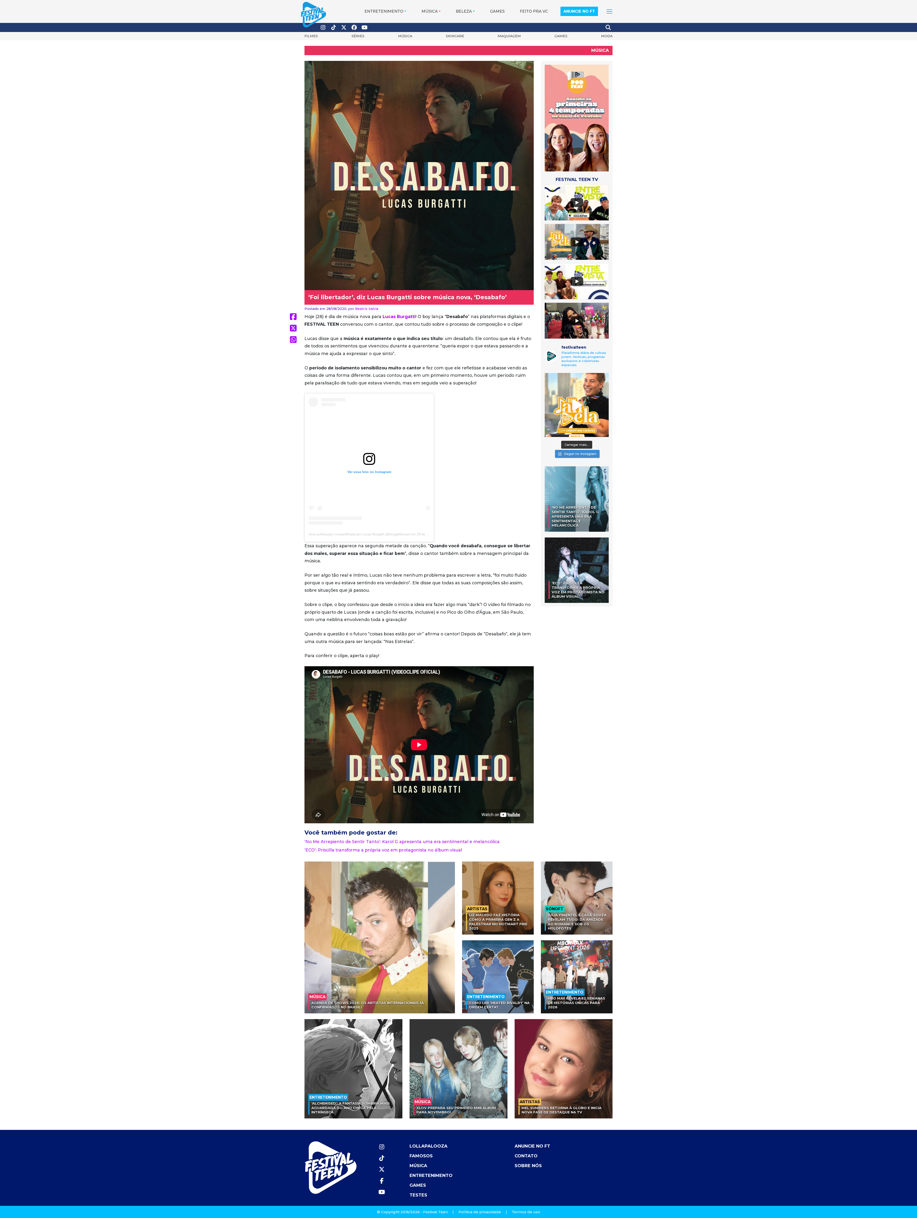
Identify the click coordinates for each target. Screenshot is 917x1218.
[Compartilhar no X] (293, 328)
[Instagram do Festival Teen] (323, 27)
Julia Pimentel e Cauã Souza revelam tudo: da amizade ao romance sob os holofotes (577, 922)
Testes (418, 1195)
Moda (607, 36)
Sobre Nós (528, 1165)
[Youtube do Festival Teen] (364, 27)
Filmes (311, 36)
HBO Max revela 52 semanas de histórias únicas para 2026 (576, 1002)
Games (497, 11)
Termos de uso (526, 1212)
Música (429, 11)
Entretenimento (383, 11)
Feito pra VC (534, 11)
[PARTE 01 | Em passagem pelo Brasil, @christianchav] (577, 405)
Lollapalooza (429, 1146)
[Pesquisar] (608, 27)
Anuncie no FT (579, 11)
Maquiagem (509, 36)
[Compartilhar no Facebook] (293, 316)
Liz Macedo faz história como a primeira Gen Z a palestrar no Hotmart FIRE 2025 (498, 922)
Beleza (464, 11)
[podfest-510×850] (577, 118)
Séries (358, 36)
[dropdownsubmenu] (609, 11)
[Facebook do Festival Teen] (354, 27)
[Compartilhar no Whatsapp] (293, 339)
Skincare (455, 36)
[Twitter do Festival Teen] (344, 27)
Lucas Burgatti (399, 316)
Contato (526, 1156)
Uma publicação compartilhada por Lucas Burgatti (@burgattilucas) (359, 534)
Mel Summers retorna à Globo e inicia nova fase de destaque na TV (562, 1110)
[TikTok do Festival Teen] (333, 27)
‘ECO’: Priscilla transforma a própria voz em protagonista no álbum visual (383, 849)
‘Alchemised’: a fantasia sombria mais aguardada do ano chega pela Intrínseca (350, 1107)
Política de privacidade (479, 1212)
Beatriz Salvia (366, 309)
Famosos (421, 1156)
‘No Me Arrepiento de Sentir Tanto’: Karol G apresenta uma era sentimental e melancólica (402, 841)
